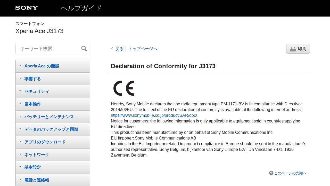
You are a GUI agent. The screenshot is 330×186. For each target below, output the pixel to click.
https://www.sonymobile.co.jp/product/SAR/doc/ (154, 115)
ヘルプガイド (81, 8)
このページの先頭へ (290, 173)
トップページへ (142, 49)
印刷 (302, 49)
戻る (119, 49)
